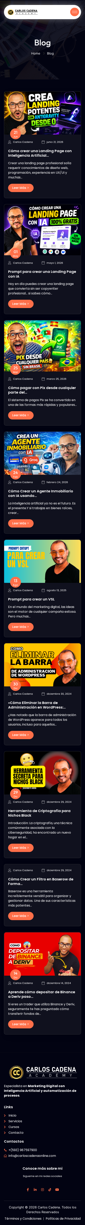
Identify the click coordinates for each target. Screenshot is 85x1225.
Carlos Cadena (23, 142)
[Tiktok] (50, 1189)
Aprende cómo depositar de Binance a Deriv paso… (41, 994)
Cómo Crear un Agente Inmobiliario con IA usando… (40, 493)
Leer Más (19, 188)
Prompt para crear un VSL (31, 599)
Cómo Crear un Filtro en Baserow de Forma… (40, 881)
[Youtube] (57, 1189)
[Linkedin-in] (35, 1189)
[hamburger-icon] (74, 12)
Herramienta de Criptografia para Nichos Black (39, 813)
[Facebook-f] (28, 1189)
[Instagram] (42, 1189)
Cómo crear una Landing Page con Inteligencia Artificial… (40, 153)
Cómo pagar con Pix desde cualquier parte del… (42, 390)
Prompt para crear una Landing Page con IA (42, 274)
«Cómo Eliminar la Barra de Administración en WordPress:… (37, 705)
